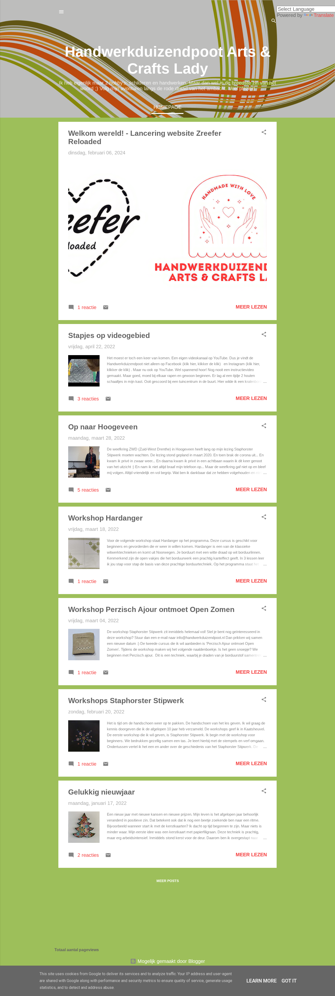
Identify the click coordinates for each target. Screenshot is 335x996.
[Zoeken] (274, 21)
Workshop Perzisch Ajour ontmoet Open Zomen (151, 609)
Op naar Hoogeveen (103, 427)
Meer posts (167, 881)
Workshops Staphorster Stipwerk (126, 701)
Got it (289, 981)
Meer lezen (251, 307)
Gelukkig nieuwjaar (101, 792)
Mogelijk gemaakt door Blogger (170, 961)
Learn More (261, 981)
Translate (324, 15)
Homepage (167, 107)
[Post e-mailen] (106, 308)
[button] (264, 132)
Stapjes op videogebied (109, 335)
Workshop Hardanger (105, 518)
